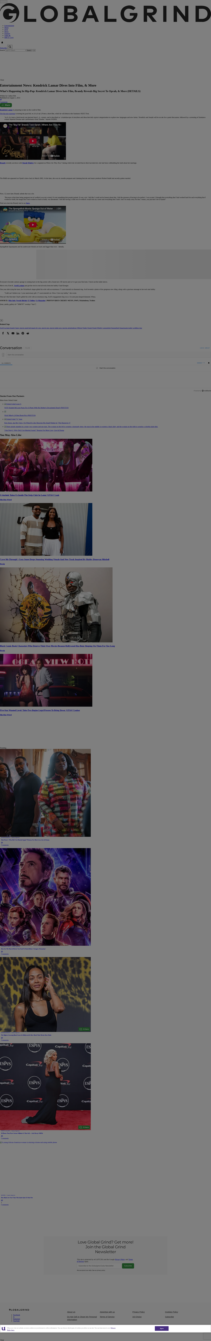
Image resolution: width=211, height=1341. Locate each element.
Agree (162, 1328)
